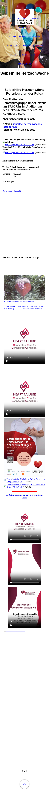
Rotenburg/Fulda (33, 46)
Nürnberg (11, 46)
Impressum (24, 64)
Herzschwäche (17, 18)
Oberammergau (29, 55)
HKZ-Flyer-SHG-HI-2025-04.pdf (19, 144)
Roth (13, 55)
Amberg (36, 18)
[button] (24, 784)
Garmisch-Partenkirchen (24, 37)
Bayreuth (25, 28)
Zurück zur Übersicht (11, 191)
